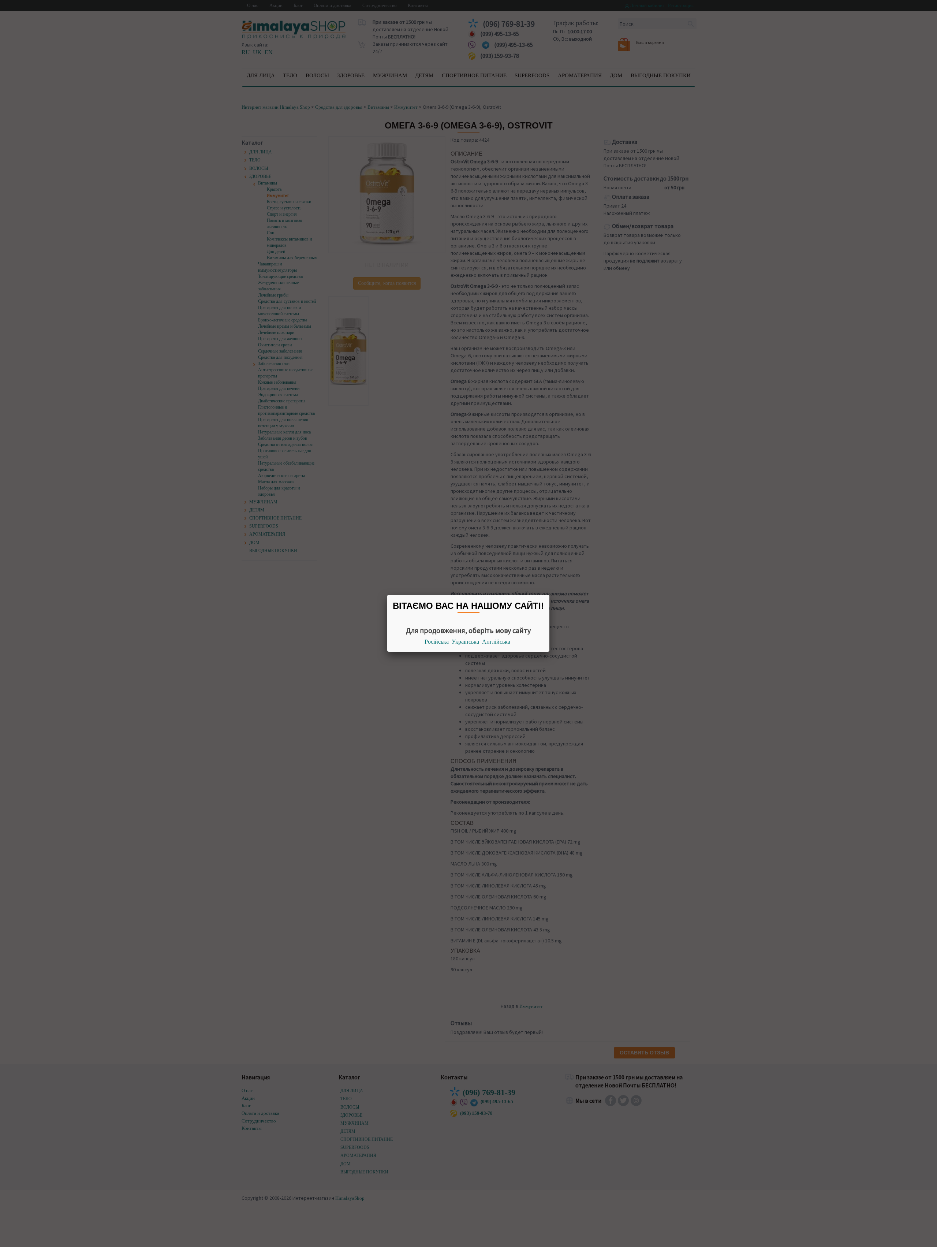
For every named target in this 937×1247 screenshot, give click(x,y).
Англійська (496, 642)
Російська (437, 642)
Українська (465, 642)
